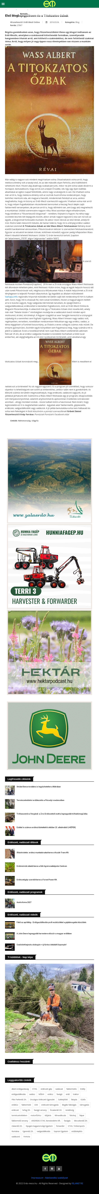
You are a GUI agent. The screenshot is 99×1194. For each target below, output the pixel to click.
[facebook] (45, 1168)
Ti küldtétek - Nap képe (20, 957)
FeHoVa (26, 1136)
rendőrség (69, 1110)
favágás (67, 1120)
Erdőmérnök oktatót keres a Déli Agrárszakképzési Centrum (42, 866)
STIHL (34, 1089)
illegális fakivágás (69, 1105)
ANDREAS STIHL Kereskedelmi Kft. (45, 1120)
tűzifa (83, 1099)
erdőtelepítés (77, 1131)
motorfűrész (36, 1115)
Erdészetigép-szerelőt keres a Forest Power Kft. (37, 880)
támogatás (84, 1105)
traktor (76, 1094)
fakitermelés (71, 1089)
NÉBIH (41, 1094)
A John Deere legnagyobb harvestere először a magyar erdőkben (44, 934)
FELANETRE (77, 1183)
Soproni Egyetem (61, 1131)
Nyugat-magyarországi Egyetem (39, 1126)
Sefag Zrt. (26, 1110)
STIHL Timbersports (76, 1126)
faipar (81, 1115)
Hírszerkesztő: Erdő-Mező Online (25, 22)
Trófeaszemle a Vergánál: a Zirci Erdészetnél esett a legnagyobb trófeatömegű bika (52, 814)
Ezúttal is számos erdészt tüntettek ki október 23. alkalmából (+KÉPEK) (46, 827)
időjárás (48, 1115)
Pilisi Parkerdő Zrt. (19, 1099)
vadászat (59, 1089)
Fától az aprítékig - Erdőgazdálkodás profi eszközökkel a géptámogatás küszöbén (51, 922)
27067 (19, 25)
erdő (68, 1094)
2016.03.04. (54, 22)
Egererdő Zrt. (28, 1131)
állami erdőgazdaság (20, 1089)
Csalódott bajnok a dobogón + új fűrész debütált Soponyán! (42, 945)
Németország (24, 420)
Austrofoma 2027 (24, 902)
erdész (50, 1094)
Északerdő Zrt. (56, 1110)
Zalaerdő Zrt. (17, 1126)
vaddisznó (16, 1136)
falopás (74, 1099)
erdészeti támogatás (50, 1105)
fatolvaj (73, 1115)
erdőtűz (15, 1105)
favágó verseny (40, 1110)
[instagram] (52, 1168)
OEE (36, 1105)
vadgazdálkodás (43, 1131)
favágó (59, 1094)
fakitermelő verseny (20, 1120)
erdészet (15, 1110)
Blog (77, 22)
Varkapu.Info (11, 296)
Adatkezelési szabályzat (56, 1177)
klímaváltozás (60, 1115)
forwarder (60, 1126)
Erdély (82, 1089)
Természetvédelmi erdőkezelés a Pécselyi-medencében (40, 800)
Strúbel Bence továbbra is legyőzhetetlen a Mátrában (39, 787)
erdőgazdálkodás (19, 1094)
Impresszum (37, 1177)
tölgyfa (35, 420)
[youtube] (59, 1168)
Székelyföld (63, 1099)
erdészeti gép (46, 1089)
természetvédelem (19, 1115)
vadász (32, 1094)
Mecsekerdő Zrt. (81, 1120)
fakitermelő (26, 1105)
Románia (15, 1131)
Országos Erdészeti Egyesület (42, 1099)
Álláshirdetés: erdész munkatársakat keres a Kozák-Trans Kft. (43, 853)
